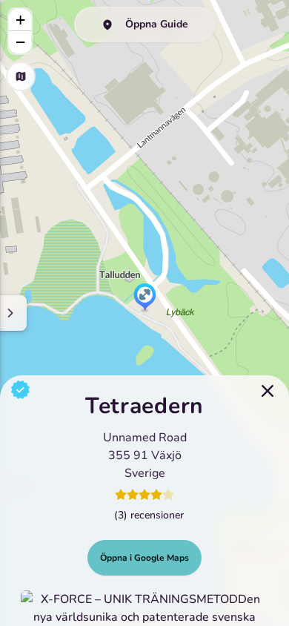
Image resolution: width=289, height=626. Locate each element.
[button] (145, 298)
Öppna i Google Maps (144, 558)
